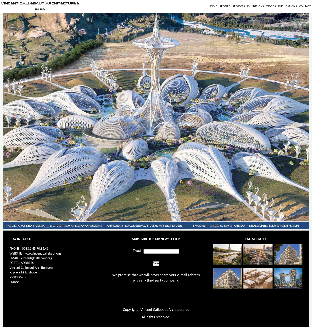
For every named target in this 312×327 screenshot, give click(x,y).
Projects (239, 6)
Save (156, 263)
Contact (305, 6)
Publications (287, 6)
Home (213, 6)
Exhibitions (255, 6)
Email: (138, 251)
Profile (225, 6)
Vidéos (271, 6)
